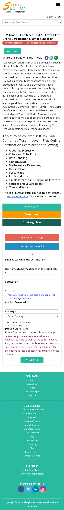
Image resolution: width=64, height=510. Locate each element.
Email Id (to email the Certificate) (25, 259)
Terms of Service (32, 455)
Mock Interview (32, 424)
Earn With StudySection (32, 473)
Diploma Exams (32, 421)
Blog (32, 448)
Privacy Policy (32, 451)
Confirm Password (16, 302)
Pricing (32, 387)
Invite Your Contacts (32, 413)
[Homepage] (14, 7)
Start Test (13, 51)
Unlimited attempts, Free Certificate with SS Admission (30, 42)
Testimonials (32, 440)
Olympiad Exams (32, 428)
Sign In (50, 17)
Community (32, 444)
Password (11, 281)
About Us (32, 380)
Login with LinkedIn (33, 246)
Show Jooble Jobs (32, 391)
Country (10, 311)
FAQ (32, 436)
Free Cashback (32, 432)
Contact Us (32, 383)
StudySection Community (32, 409)
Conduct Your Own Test (32, 469)
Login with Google (33, 237)
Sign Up (58, 17)
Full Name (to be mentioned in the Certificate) (31, 270)
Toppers (32, 417)
